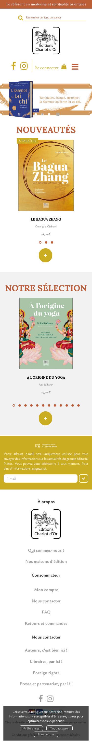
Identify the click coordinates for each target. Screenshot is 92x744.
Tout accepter (59, 728)
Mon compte (46, 589)
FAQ (46, 612)
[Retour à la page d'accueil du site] (46, 40)
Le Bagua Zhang (46, 219)
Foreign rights (46, 672)
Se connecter (47, 67)
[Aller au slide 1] (36, 114)
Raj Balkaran (46, 384)
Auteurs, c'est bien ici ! (46, 650)
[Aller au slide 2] (42, 114)
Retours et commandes (46, 623)
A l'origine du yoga (46, 377)
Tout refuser (46, 734)
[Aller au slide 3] (49, 114)
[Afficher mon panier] (62, 67)
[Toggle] (75, 67)
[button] (40, 242)
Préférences (31, 728)
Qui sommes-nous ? (46, 550)
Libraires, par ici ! (46, 661)
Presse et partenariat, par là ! (46, 683)
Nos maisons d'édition (46, 561)
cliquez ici (39, 468)
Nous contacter (46, 601)
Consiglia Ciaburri (46, 226)
